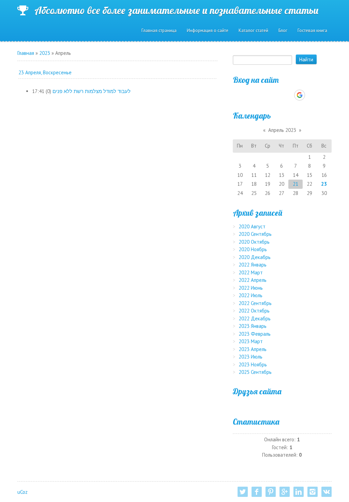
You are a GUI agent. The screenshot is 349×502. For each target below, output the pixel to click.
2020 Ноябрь (253, 249)
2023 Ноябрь (253, 364)
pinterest (270, 492)
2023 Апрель (253, 349)
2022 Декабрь (255, 318)
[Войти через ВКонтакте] (264, 95)
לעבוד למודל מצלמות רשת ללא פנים (91, 91)
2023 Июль (250, 356)
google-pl (284, 492)
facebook (257, 492)
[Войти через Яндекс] (288, 95)
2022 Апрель (253, 280)
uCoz (22, 492)
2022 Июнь (251, 288)
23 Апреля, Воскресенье (45, 72)
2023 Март (251, 341)
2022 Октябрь (254, 310)
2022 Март (251, 272)
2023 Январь (253, 326)
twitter (243, 492)
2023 (44, 53)
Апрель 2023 (282, 130)
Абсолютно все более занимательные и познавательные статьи (176, 10)
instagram (312, 492)
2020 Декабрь (255, 257)
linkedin (298, 492)
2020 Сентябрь (255, 234)
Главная (25, 53)
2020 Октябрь (254, 242)
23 (324, 184)
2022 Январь (253, 264)
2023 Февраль (255, 334)
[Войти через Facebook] (276, 95)
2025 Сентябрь (255, 372)
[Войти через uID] (253, 95)
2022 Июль (250, 295)
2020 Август (252, 226)
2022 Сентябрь (255, 303)
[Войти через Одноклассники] (311, 95)
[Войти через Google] (299, 95)
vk (326, 492)
